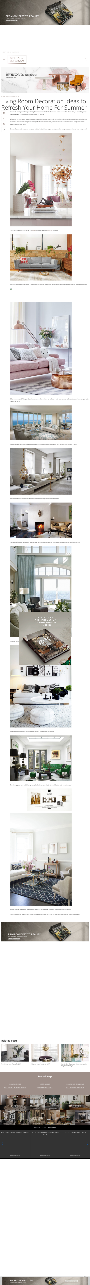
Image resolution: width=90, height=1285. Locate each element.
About (4, 52)
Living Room (15, 96)
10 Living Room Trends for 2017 (40, 1064)
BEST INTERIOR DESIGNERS (75, 1087)
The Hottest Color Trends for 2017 (11, 1064)
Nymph (49, 230)
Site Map (9, 52)
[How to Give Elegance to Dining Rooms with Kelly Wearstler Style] (75, 1053)
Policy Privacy (15, 52)
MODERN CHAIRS (15, 1084)
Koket (34, 230)
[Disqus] (45, 966)
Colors (3, 96)
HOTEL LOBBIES (45, 1084)
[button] (88, 1150)
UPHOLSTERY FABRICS (44, 1087)
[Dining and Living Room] (19, 59)
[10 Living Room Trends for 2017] (45, 1053)
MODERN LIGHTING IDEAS (75, 1084)
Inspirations (9, 96)
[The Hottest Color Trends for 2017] (15, 1053)
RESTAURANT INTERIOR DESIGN (15, 1087)
